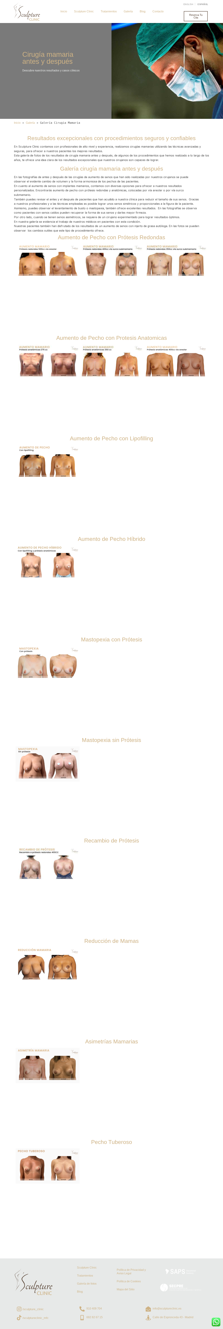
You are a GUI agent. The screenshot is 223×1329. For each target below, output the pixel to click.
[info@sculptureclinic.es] (148, 1309)
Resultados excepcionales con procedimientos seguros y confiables (111, 138)
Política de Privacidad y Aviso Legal (131, 1271)
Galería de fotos (87, 1283)
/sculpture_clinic (33, 1309)
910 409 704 (94, 1308)
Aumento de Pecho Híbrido (111, 539)
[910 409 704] (82, 1309)
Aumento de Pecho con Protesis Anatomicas (111, 338)
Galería (128, 11)
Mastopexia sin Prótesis (111, 740)
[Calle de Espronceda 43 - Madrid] (148, 1317)
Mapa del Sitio (125, 1289)
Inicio (63, 11)
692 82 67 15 (94, 1317)
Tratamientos (109, 11)
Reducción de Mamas (111, 941)
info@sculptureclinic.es (167, 1308)
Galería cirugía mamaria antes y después (111, 169)
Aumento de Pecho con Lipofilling (111, 438)
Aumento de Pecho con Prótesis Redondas (111, 237)
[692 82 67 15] (82, 1317)
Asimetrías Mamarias (111, 1041)
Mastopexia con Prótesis (111, 639)
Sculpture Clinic (84, 11)
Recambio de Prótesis (111, 840)
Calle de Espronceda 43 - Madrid (173, 1317)
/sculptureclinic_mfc (35, 1318)
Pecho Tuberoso (111, 1142)
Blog (142, 11)
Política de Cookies (129, 1281)
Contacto (158, 11)
